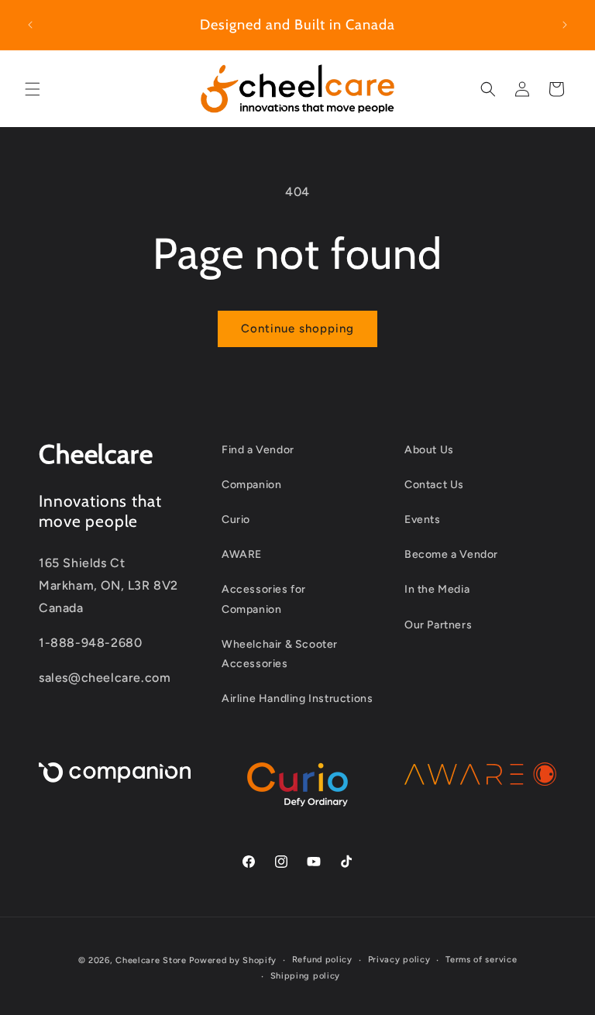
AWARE (242, 554)
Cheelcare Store (151, 960)
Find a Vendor (258, 449)
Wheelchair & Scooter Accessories (280, 654)
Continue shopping (297, 328)
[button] (32, 89)
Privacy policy (399, 960)
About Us (429, 449)
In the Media (436, 589)
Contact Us (434, 484)
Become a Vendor (451, 554)
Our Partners (438, 624)
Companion (251, 484)
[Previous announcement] (30, 25)
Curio (236, 519)
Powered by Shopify (233, 960)
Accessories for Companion (264, 599)
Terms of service (481, 960)
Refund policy (322, 960)
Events (422, 519)
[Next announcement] (565, 25)
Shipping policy (305, 976)
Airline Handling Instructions (297, 698)
